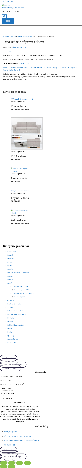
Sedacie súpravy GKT (21, 290)
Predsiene (10, 258)
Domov (6, 36)
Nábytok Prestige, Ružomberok (13, 8)
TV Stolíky (10, 307)
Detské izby (11, 251)
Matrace (10, 276)
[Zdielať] (19, 463)
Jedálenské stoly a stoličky (16, 325)
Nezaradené (11, 342)
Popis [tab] (10, 51)
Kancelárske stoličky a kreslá (17, 314)
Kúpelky (10, 328)
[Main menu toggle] (8, 21)
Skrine (9, 262)
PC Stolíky (10, 318)
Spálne (9, 265)
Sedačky (10, 283)
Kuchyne (10, 321)
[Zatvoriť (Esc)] (27, 463)
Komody (10, 255)
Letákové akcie (12, 339)
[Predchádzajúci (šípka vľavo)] (3, 466)
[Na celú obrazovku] (11, 463)
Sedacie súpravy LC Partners (24, 293)
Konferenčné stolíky (14, 304)
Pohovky (10, 280)
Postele (10, 269)
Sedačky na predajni (21, 286)
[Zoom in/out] (3, 463)
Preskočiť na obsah (6, 1)
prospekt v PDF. (24, 63)
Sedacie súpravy (19, 297)
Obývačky (10, 300)
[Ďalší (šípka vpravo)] (11, 466)
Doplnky (10, 332)
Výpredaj (10, 335)
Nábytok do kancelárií (15, 311)
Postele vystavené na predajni (18, 272)
